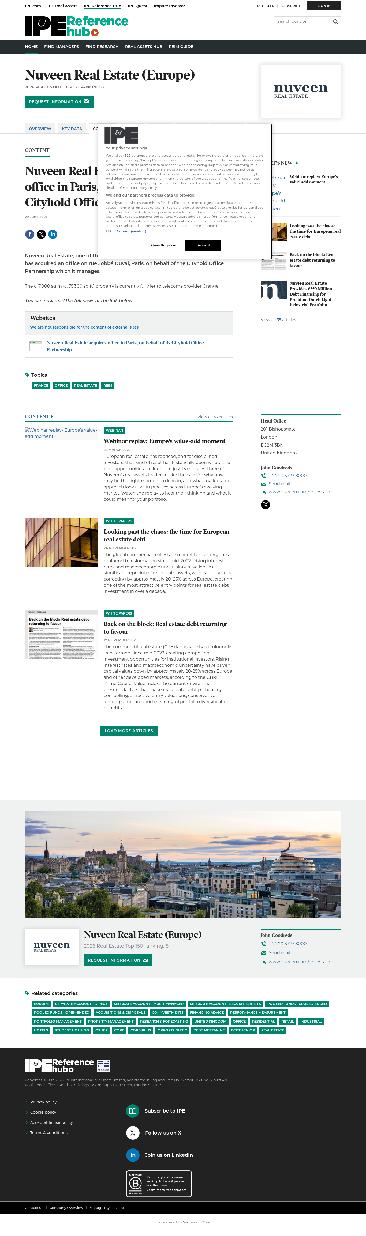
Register (265, 6)
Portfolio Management (58, 1021)
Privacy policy (43, 1102)
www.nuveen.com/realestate (299, 491)
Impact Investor (169, 5)
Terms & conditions (49, 1132)
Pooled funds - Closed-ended (297, 1004)
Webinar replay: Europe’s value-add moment (314, 179)
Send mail (279, 483)
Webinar (114, 430)
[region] (185, 191)
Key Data (72, 128)
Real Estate (85, 385)
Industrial (311, 1021)
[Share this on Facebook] (30, 234)
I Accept (203, 245)
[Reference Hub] (76, 34)
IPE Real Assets (62, 5)
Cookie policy (43, 1112)
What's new (276, 163)
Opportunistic (172, 1030)
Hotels (41, 1030)
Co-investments (168, 1013)
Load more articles (129, 730)
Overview (40, 128)
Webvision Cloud (197, 1222)
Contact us (34, 1208)
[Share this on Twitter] (41, 234)
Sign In (324, 6)
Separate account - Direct (81, 1004)
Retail (288, 1021)
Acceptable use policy (51, 1122)
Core (119, 1030)
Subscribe (291, 6)
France (41, 385)
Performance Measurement (258, 1013)
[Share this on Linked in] (53, 234)
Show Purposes (164, 245)
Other (101, 1030)
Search (335, 21)
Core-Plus (140, 1030)
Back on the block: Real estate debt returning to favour (312, 260)
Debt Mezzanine (209, 1030)
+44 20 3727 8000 (288, 475)
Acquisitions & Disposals (120, 1013)
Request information (55, 101)
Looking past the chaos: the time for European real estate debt (315, 231)
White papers (119, 521)
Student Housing (72, 1030)
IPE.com (33, 5)
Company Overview (66, 1208)
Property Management (111, 1021)
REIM (107, 385)
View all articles (278, 319)
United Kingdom (210, 1021)
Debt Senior (243, 1030)
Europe (41, 1004)
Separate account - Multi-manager (149, 1004)
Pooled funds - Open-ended (61, 1013)
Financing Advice (207, 1013)
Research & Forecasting (164, 1021)
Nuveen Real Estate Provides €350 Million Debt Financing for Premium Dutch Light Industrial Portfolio (311, 294)
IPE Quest (137, 5)
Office (61, 385)
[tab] (301, 164)
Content (37, 150)
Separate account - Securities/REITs (225, 1004)
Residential (263, 1021)
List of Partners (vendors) (126, 231)
